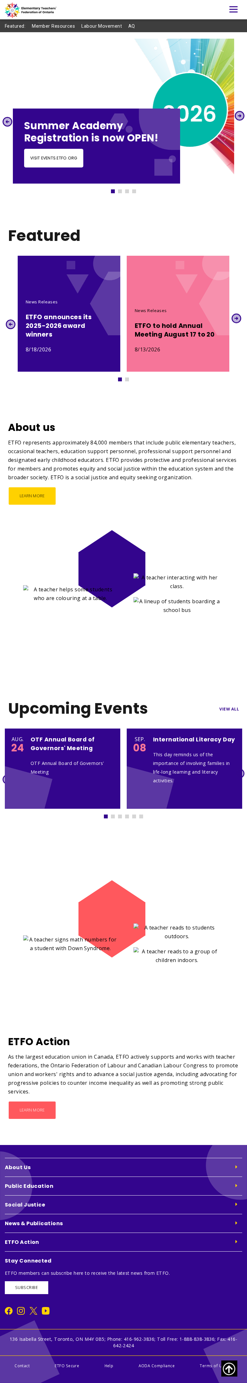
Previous (7, 121)
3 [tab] (130, 189)
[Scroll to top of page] (229, 1368)
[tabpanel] (123, 111)
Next (239, 116)
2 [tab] (123, 189)
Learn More (32, 496)
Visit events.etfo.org (53, 158)
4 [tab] (137, 189)
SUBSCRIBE (26, 1287)
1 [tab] (116, 189)
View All (229, 709)
